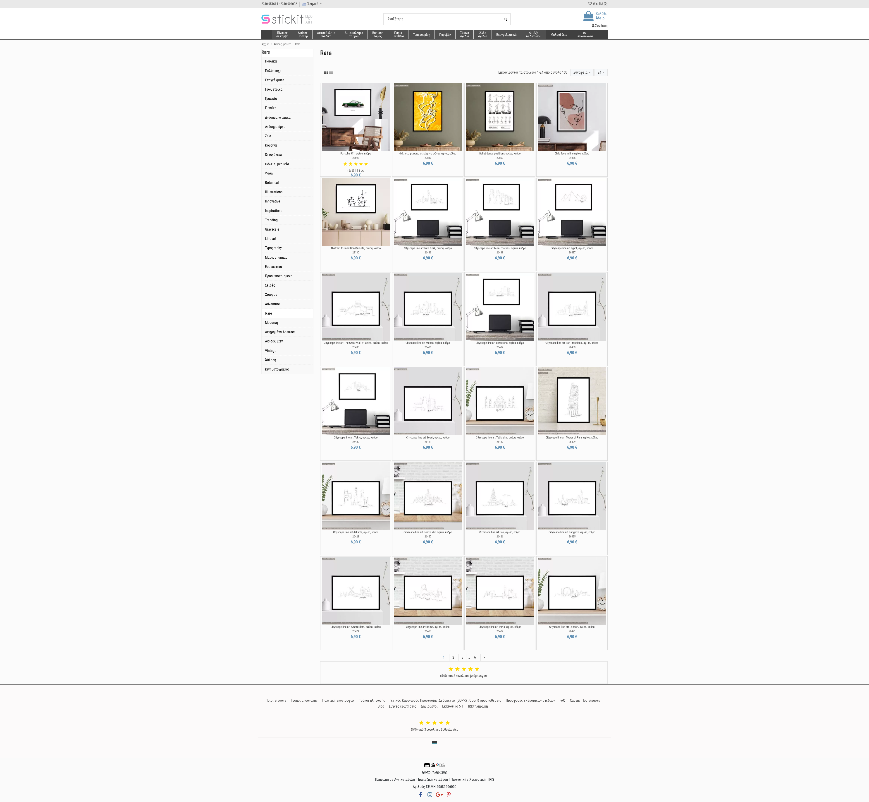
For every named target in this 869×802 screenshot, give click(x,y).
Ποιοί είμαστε (275, 700)
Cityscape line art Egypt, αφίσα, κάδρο (572, 248)
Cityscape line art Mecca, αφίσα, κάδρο (428, 342)
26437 (572, 252)
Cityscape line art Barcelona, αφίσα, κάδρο (500, 342)
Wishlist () (600, 4)
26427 (428, 536)
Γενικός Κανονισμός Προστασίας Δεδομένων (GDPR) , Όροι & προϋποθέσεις (445, 700)
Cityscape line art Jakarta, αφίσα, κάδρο (356, 532)
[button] (482, 34)
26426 (500, 536)
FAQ (562, 700)
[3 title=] (355, 164)
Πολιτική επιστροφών (338, 700)
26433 (572, 347)
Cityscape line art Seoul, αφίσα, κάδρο (428, 437)
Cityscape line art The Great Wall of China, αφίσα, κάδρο (356, 342)
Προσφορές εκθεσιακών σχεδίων (530, 700)
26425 (572, 536)
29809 (500, 157)
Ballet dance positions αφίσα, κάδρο (500, 153)
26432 (355, 441)
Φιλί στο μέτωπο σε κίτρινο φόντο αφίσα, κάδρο (427, 153)
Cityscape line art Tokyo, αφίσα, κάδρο (356, 437)
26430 (500, 441)
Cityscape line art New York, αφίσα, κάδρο (428, 248)
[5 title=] (366, 164)
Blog (381, 706)
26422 (500, 631)
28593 (355, 157)
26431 (428, 441)
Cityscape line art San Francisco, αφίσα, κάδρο (572, 342)
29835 (572, 157)
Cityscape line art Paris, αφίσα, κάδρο (500, 627)
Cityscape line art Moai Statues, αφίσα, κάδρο (500, 248)
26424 (355, 631)
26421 (572, 631)
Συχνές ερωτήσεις (402, 706)
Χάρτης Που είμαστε (585, 700)
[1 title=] (345, 164)
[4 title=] (361, 164)
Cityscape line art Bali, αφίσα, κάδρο (499, 532)
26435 (428, 347)
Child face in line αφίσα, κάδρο (572, 153)
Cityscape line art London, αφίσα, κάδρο (572, 627)
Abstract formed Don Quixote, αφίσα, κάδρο (356, 248)
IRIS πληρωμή (478, 706)
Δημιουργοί (429, 706)
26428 (355, 536)
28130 (355, 252)
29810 (428, 157)
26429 (572, 441)
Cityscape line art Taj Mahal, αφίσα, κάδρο (500, 437)
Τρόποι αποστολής (304, 700)
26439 (428, 252)
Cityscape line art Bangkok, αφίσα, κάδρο (572, 532)
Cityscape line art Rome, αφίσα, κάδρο (428, 627)
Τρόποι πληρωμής (372, 700)
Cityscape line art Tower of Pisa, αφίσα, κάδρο (572, 437)
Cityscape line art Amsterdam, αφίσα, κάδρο (356, 627)
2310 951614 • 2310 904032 (279, 4)
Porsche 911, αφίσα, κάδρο (355, 153)
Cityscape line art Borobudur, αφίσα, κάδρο (427, 532)
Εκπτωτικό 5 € (452, 706)
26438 (500, 252)
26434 (500, 347)
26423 (428, 631)
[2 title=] (350, 164)
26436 (355, 347)
